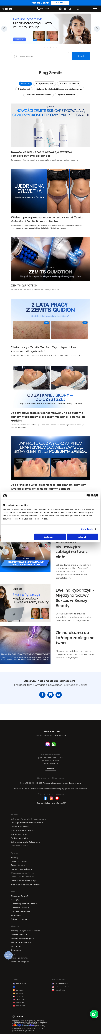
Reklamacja (16, 946)
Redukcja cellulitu (19, 838)
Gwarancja (16, 950)
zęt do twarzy (20, 861)
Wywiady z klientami (66, 95)
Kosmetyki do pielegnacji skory (25, 884)
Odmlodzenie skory (20, 826)
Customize (48, 537)
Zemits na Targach (20, 962)
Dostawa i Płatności (20, 911)
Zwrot (13, 954)
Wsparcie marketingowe (22, 938)
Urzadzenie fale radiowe (22, 877)
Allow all (82, 537)
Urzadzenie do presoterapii (24, 881)
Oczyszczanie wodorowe (22, 873)
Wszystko (25, 83)
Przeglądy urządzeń (44, 83)
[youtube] (58, 695)
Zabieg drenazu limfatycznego (25, 842)
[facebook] (42, 695)
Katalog (14, 857)
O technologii (24, 89)
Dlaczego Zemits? (19, 896)
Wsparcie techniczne (21, 942)
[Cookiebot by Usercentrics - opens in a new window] (86, 496)
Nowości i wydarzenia (69, 83)
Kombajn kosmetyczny (21, 869)
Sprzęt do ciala (18, 865)
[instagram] (50, 695)
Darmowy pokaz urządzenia (24, 904)
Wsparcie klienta (19, 935)
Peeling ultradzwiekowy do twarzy (27, 823)
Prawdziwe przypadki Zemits (38, 95)
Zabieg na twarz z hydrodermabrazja (28, 819)
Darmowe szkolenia (20, 908)
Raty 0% (15, 900)
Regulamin (16, 915)
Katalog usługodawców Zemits (25, 931)
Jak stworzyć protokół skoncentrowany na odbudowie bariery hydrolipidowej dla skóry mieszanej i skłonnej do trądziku (48, 416)
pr (13, 861)
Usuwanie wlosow (19, 846)
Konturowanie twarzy (21, 834)
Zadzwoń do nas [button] (50, 731)
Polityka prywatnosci (20, 919)
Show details (87, 529)
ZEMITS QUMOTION (24, 285)
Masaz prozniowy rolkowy (23, 830)
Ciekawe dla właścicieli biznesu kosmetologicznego (59, 89)
